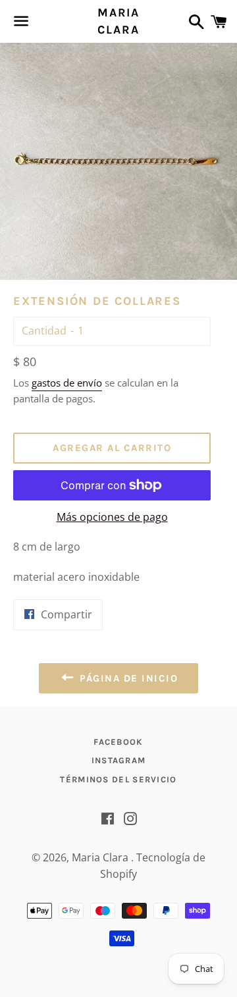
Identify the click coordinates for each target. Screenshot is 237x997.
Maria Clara (118, 20)
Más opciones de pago (112, 517)
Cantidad (44, 330)
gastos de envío (67, 382)
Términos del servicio (118, 779)
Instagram (119, 760)
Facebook (118, 742)
